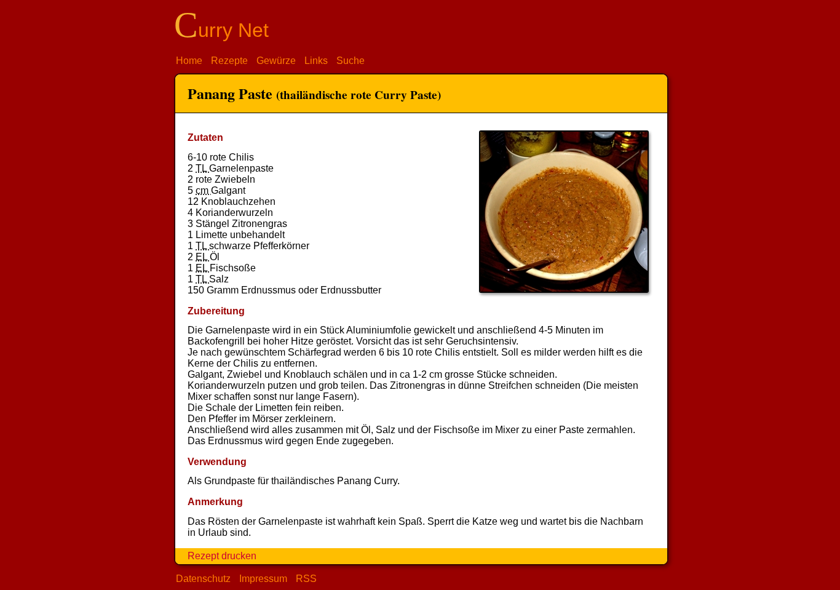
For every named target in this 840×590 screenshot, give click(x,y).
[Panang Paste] (564, 289)
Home (189, 60)
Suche (350, 60)
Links (316, 60)
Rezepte (229, 60)
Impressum (263, 578)
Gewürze (276, 60)
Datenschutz (203, 578)
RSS (306, 578)
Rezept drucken (222, 556)
